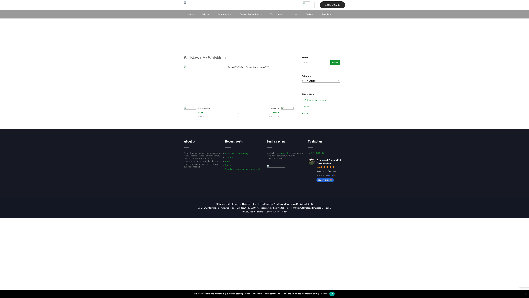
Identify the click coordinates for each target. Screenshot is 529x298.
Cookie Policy (280, 211)
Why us (205, 14)
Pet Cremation (224, 14)
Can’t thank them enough (314, 100)
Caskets (309, 14)
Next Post (275, 111)
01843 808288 (332, 4)
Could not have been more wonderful (242, 168)
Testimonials (276, 14)
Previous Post (204, 111)
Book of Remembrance (251, 14)
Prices (294, 14)
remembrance (203, 116)
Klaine (228, 165)
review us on (324, 179)
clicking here (286, 152)
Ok (332, 294)
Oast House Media (293, 204)
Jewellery (326, 14)
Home (191, 14)
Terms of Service (264, 211)
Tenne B (305, 106)
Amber (305, 113)
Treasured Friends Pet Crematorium (328, 162)
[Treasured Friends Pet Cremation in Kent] (185, 2)
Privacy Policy (248, 211)
